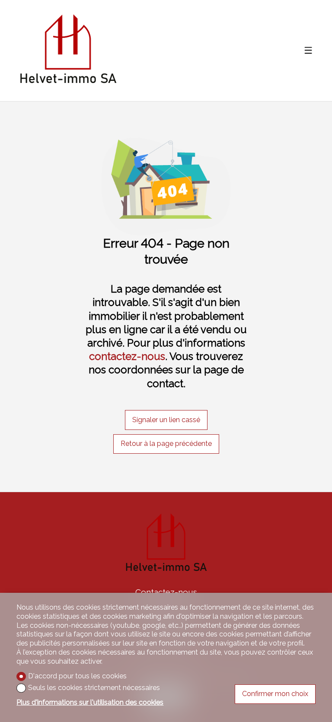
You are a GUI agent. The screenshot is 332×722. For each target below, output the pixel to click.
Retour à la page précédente (166, 443)
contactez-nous (127, 356)
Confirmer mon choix (275, 694)
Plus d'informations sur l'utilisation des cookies (89, 702)
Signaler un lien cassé (166, 420)
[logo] (67, 50)
